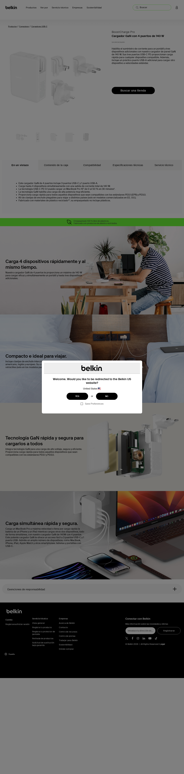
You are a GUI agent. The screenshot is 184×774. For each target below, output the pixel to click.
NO (106, 396)
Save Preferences (94, 403)
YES (77, 396)
